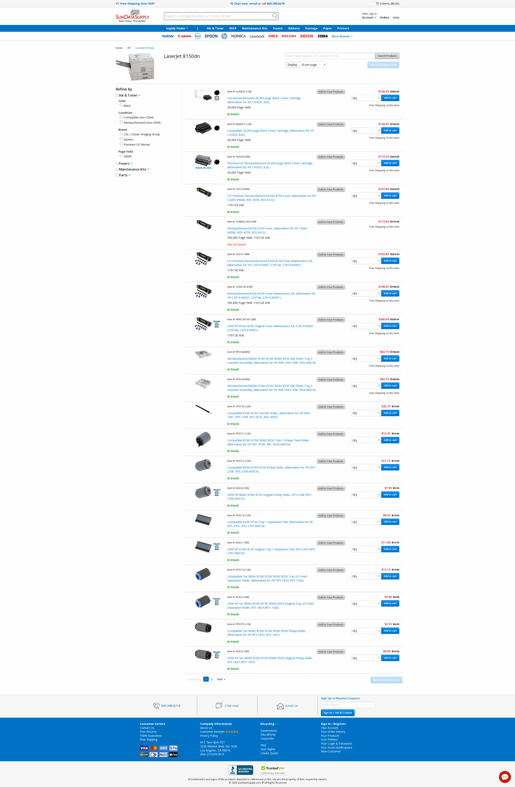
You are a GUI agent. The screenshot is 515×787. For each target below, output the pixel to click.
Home (119, 48)
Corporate (267, 738)
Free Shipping (148, 739)
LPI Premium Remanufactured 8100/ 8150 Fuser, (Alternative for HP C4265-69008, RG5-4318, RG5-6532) (271, 198)
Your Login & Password (336, 743)
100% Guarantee (151, 736)
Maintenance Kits (255, 28)
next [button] (219, 679)
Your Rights (268, 749)
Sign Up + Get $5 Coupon (337, 712)
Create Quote (269, 753)
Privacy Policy (209, 736)
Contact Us (147, 728)
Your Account (329, 728)
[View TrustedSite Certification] (273, 770)
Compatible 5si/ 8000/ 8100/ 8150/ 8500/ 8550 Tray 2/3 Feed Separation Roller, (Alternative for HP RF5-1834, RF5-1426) (267, 578)
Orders (384, 17)
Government (269, 731)
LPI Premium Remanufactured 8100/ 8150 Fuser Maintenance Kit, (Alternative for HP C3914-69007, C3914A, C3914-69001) (270, 263)
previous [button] (195, 679)
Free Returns (148, 732)
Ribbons (294, 28)
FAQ (263, 745)
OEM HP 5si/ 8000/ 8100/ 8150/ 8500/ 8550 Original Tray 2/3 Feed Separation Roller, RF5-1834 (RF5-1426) (270, 605)
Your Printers (329, 739)
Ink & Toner (215, 28)
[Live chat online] (505, 777)
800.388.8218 (275, 3)
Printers (343, 28)
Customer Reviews (212, 732)
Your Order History (333, 732)
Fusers (278, 28)
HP (129, 48)
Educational (268, 734)
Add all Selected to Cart (383, 65)
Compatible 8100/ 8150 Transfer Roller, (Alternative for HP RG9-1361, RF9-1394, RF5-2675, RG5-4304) (269, 415)
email (253, 3)
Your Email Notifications (336, 747)
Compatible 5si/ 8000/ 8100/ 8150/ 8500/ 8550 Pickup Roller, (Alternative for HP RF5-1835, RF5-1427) (266, 633)
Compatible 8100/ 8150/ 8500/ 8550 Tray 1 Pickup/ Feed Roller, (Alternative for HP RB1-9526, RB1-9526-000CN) (268, 442)
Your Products (330, 736)
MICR (232, 28)
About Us (206, 728)
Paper (327, 28)
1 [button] (206, 679)
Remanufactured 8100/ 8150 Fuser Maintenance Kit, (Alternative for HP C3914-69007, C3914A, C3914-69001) (271, 295)
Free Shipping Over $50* (137, 3)
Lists (396, 17)
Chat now (241, 3)
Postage (311, 28)
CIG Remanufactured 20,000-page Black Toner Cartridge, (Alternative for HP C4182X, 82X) (264, 100)
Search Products (387, 56)
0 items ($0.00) (389, 3)
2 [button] (212, 679)
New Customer (331, 751)
